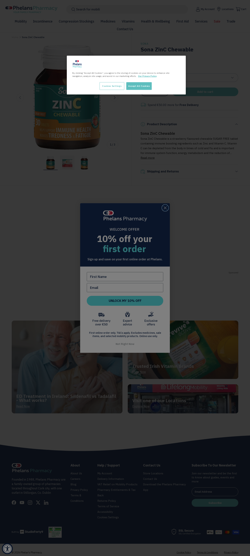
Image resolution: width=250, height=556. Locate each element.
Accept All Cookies (139, 86)
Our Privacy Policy (147, 76)
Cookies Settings (112, 86)
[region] (126, 75)
